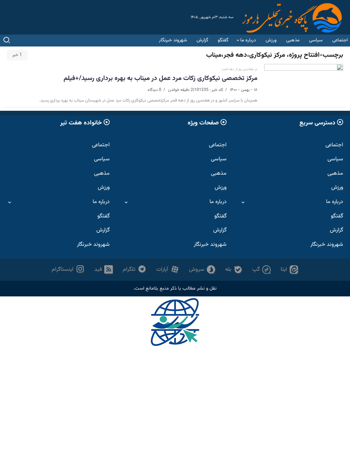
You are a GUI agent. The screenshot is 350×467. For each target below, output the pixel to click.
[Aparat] (168, 269)
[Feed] (103, 269)
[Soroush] (202, 269)
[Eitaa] (289, 269)
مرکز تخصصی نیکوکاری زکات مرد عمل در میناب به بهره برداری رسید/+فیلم (160, 78)
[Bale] (234, 269)
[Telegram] (135, 269)
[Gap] (261, 269)
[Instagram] (68, 269)
